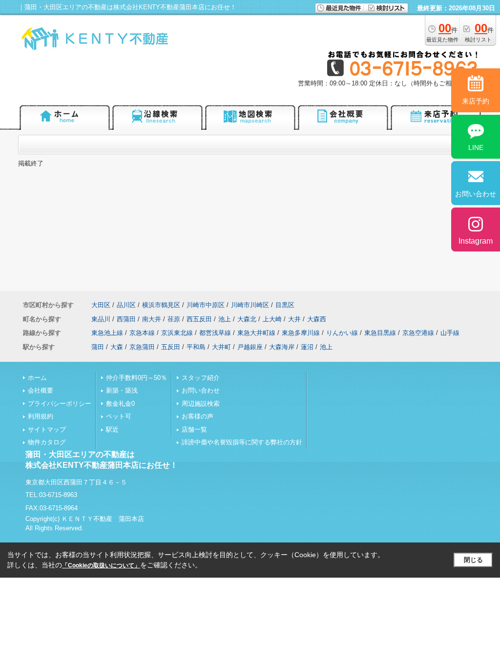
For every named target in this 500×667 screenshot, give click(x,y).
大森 (116, 347)
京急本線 (142, 332)
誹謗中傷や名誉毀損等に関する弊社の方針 (242, 442)
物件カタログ (47, 442)
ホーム (37, 377)
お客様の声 (197, 416)
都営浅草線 (215, 332)
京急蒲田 (142, 347)
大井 (294, 319)
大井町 (221, 347)
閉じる (473, 559)
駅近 (112, 429)
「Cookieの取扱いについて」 (101, 565)
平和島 (196, 347)
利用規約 (40, 416)
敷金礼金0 (120, 403)
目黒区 (284, 305)
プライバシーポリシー (59, 403)
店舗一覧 (194, 429)
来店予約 (475, 101)
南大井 (151, 319)
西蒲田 (126, 319)
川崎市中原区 (206, 305)
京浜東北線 (177, 332)
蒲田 (97, 347)
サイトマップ (47, 429)
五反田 (170, 347)
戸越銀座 (250, 347)
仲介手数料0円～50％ (136, 377)
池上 (224, 319)
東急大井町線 (256, 332)
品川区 (126, 305)
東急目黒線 (380, 332)
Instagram (475, 241)
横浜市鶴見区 (161, 305)
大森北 (246, 319)
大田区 (100, 305)
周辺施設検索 (201, 403)
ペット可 (118, 416)
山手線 (449, 332)
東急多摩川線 (301, 332)
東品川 (100, 319)
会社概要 (40, 390)
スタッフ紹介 (201, 377)
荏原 (173, 319)
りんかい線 (342, 332)
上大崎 (272, 319)
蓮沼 (307, 347)
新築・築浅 (122, 390)
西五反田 (199, 319)
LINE (475, 147)
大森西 (316, 319)
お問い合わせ (201, 390)
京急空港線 (418, 332)
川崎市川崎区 (250, 305)
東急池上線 (107, 332)
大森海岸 (281, 347)
